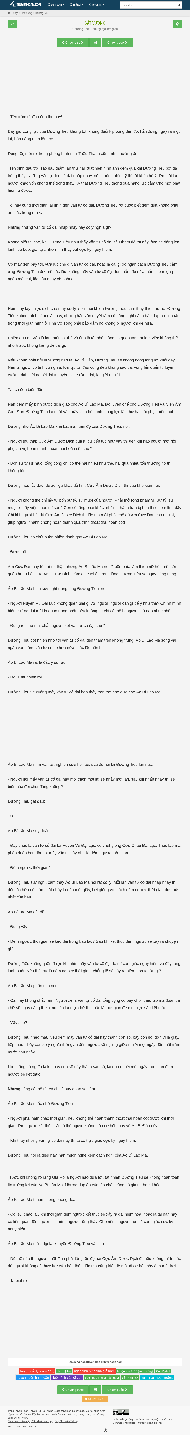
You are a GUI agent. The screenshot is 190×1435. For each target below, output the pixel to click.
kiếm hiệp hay (130, 1377)
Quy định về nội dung (66, 1421)
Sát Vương (95, 23)
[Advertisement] (95, 84)
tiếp (116, 42)
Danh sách (56, 4)
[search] (179, 5)
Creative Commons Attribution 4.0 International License (143, 1421)
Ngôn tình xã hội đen (67, 1377)
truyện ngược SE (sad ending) (135, 1371)
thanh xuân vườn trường (156, 1377)
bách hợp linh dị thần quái (102, 1377)
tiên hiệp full (162, 1371)
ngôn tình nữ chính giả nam (94, 1371)
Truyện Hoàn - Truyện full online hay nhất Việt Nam (26, 4)
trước (74, 42)
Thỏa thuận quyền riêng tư (22, 1426)
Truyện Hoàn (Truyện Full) (28, 1410)
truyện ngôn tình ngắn (33, 1377)
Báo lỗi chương (96, 1399)
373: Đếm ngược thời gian (95, 29)
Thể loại (76, 4)
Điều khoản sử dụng (42, 1421)
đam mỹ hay (64, 1371)
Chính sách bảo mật (19, 1421)
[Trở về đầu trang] (105, 1430)
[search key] (148, 5)
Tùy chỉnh (96, 4)
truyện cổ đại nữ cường (37, 1371)
